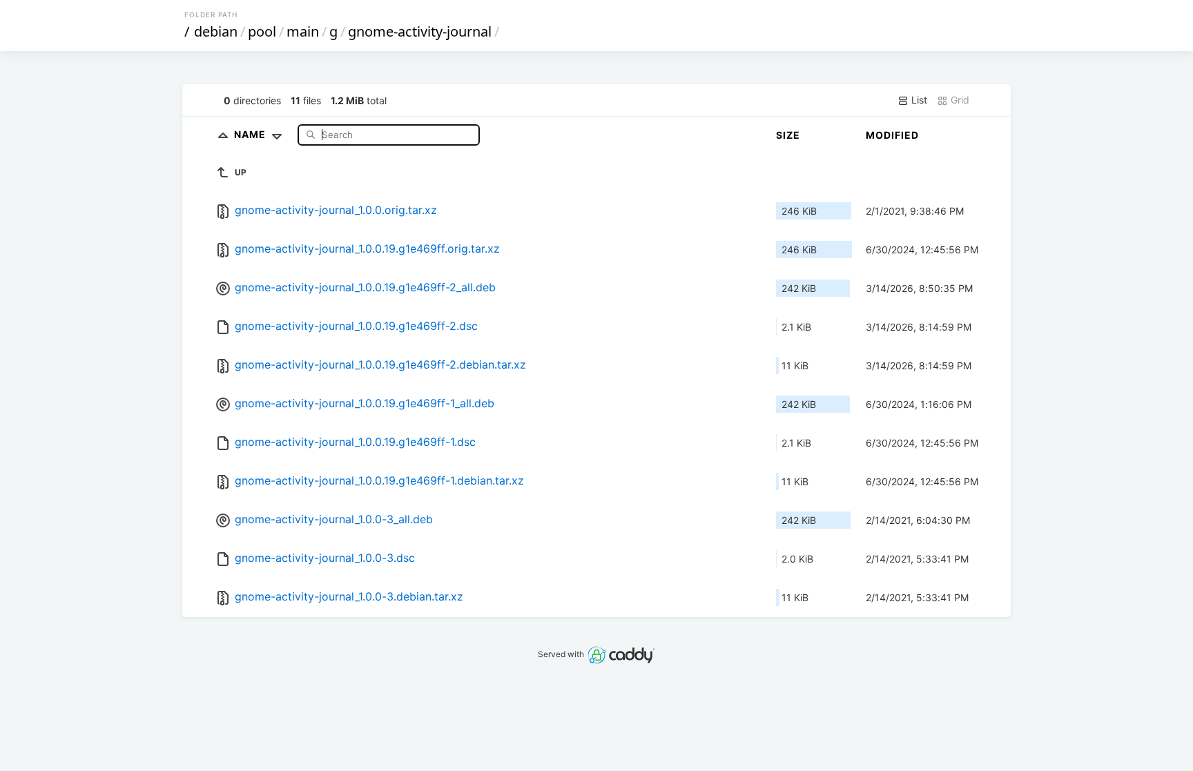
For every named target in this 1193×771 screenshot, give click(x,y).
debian (215, 31)
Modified (892, 135)
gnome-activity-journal (420, 31)
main (303, 31)
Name (251, 134)
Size (788, 135)
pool (262, 31)
